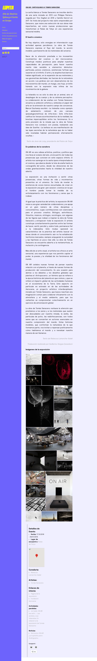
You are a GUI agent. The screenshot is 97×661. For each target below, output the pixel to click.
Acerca (4, 41)
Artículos (4, 30)
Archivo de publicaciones (9, 36)
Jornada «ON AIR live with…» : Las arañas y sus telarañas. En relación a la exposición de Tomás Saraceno (36, 618)
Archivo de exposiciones (9, 33)
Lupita (8, 7)
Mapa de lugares (7, 38)
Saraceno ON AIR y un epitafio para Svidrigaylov (36, 636)
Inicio (3, 27)
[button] (34, 359)
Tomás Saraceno (37, 583)
